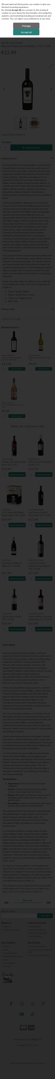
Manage (26, 25)
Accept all (26, 32)
